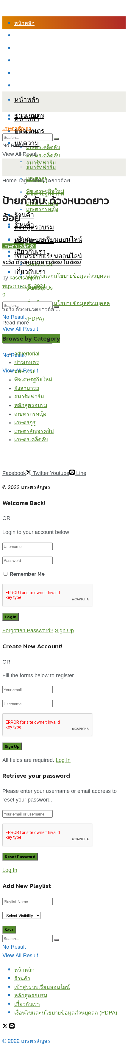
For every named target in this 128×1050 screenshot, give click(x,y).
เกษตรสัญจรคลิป (34, 431)
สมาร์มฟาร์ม (29, 397)
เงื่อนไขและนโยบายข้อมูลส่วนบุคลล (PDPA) (65, 85)
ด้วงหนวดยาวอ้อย (49, 181)
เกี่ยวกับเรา (27, 73)
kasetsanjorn (25, 278)
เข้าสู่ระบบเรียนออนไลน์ (42, 48)
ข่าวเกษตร (26, 362)
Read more (15, 323)
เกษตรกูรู (25, 422)
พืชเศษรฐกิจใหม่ (33, 380)
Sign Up (64, 630)
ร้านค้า (22, 35)
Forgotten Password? (27, 630)
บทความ (26, 142)
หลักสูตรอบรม (30, 60)
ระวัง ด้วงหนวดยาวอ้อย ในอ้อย (41, 262)
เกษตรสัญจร (17, 128)
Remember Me (27, 574)
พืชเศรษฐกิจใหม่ (45, 191)
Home (9, 181)
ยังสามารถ (26, 388)
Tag (22, 181)
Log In (63, 760)
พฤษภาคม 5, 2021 (24, 286)
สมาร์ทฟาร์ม (41, 167)
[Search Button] (56, 139)
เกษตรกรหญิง (30, 414)
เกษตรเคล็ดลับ (43, 146)
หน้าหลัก (24, 23)
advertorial (26, 354)
